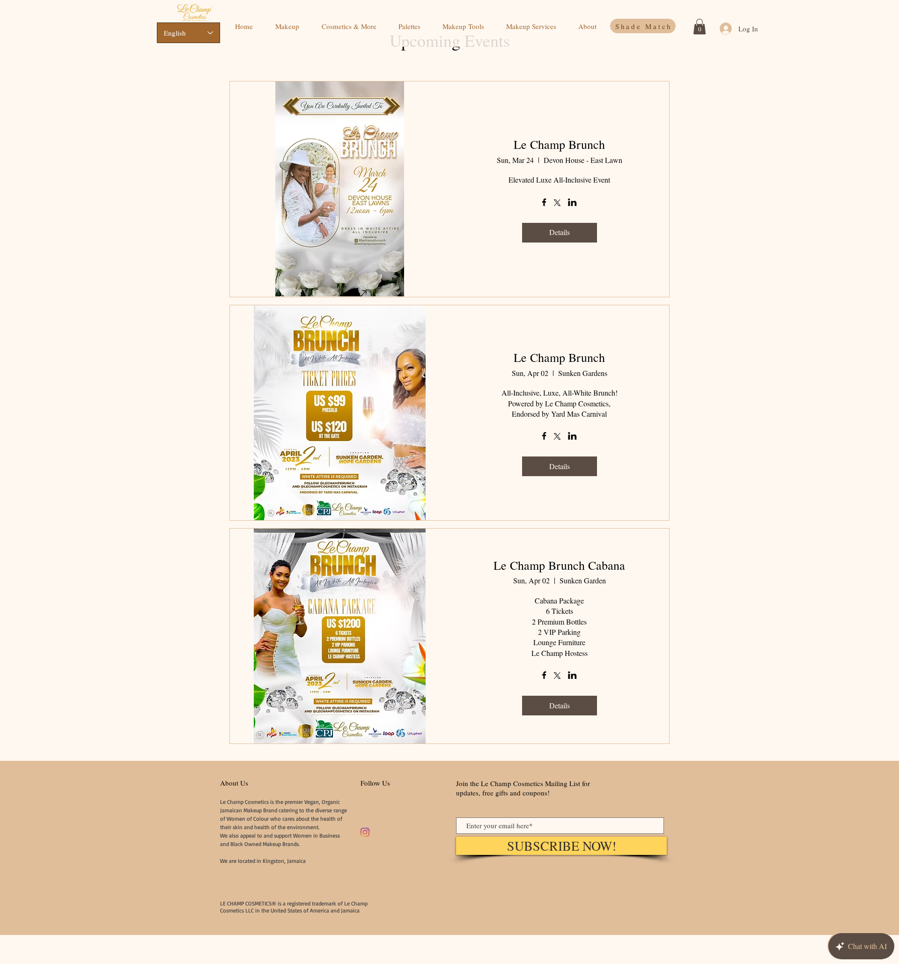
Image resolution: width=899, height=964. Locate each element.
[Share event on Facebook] (544, 203)
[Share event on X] (557, 203)
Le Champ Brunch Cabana (559, 565)
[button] (699, 26)
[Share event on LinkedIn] (572, 203)
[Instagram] (365, 832)
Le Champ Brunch (559, 144)
